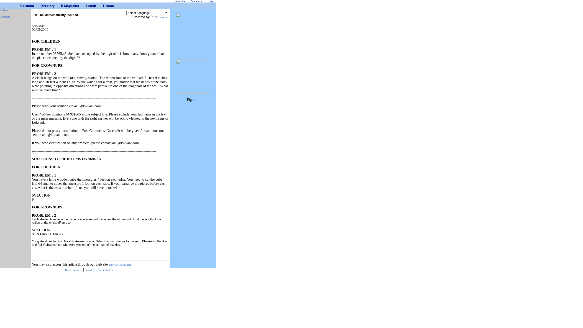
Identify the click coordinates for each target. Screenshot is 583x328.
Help (110, 270)
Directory (42, 6)
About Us (77, 270)
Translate (164, 17)
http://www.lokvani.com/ (120, 265)
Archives (4, 10)
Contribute (5, 16)
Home (68, 270)
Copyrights (102, 270)
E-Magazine (62, 6)
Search (87, 6)
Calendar (22, 6)
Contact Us (90, 270)
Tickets (104, 6)
